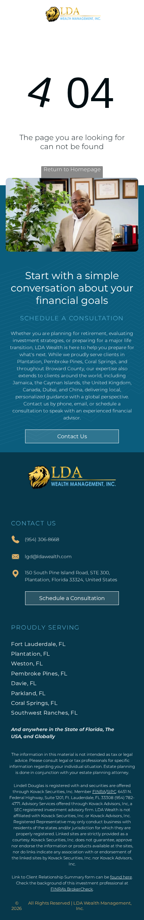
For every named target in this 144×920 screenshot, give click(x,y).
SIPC (111, 791)
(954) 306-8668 (42, 539)
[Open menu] (131, 14)
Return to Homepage (72, 169)
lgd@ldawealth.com (48, 556)
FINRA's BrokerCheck (72, 889)
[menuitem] (72, 644)
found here (121, 876)
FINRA (98, 791)
